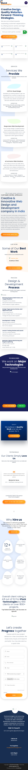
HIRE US (21, 405)
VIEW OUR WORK (9, 405)
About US (14, 532)
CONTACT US (14, 436)
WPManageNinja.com (14, 766)
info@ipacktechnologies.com (14, 747)
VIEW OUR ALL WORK (14, 268)
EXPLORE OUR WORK (9, 36)
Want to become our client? (14, 502)
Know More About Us (10, 234)
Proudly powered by (14, 768)
